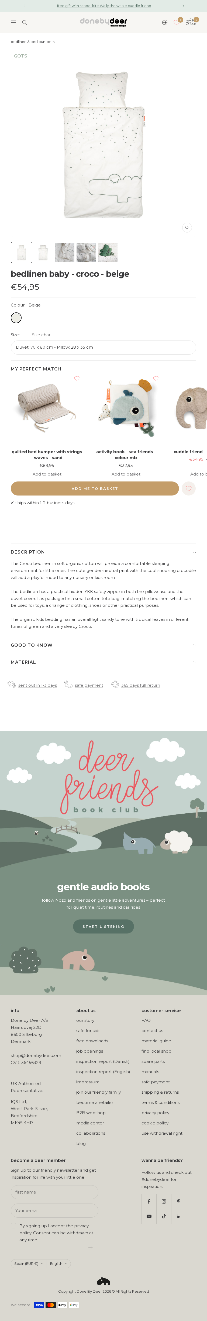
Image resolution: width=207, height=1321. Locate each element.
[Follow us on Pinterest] (178, 1201)
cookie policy (155, 1122)
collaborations (90, 1133)
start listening (103, 926)
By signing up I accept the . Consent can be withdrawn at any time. (56, 1232)
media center (90, 1122)
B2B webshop (91, 1112)
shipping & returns (160, 1092)
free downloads (92, 1040)
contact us (152, 1030)
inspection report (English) (103, 1071)
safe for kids (88, 1030)
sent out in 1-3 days (37, 685)
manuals (150, 1071)
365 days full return (140, 685)
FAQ (146, 1020)
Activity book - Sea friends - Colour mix (126, 454)
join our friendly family (98, 1092)
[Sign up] (90, 1248)
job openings (89, 1051)
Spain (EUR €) (26, 1263)
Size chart (42, 334)
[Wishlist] (176, 22)
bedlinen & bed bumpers (32, 42)
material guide (156, 1040)
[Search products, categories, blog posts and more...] (24, 22)
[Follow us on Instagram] (163, 1201)
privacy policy (155, 1112)
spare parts (153, 1061)
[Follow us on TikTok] (163, 1216)
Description (28, 552)
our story (85, 1020)
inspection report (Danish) (103, 1061)
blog (81, 1143)
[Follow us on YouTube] (149, 1216)
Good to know (32, 645)
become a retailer (94, 1102)
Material (23, 662)
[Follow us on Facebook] (149, 1201)
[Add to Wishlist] (76, 378)
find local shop (156, 1051)
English (56, 1263)
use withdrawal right (162, 1133)
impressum (87, 1081)
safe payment (89, 685)
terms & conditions (161, 1102)
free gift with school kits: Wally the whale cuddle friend (104, 6)
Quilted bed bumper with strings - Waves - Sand (47, 454)
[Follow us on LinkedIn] (178, 1216)
